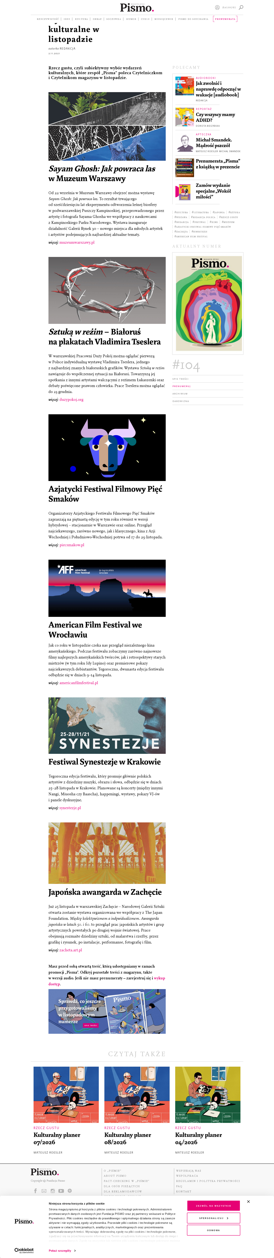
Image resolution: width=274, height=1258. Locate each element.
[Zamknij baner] (258, 1201)
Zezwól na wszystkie (213, 1205)
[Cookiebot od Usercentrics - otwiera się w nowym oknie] (24, 1251)
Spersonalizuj (211, 1218)
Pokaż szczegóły (60, 1250)
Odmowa (213, 1230)
